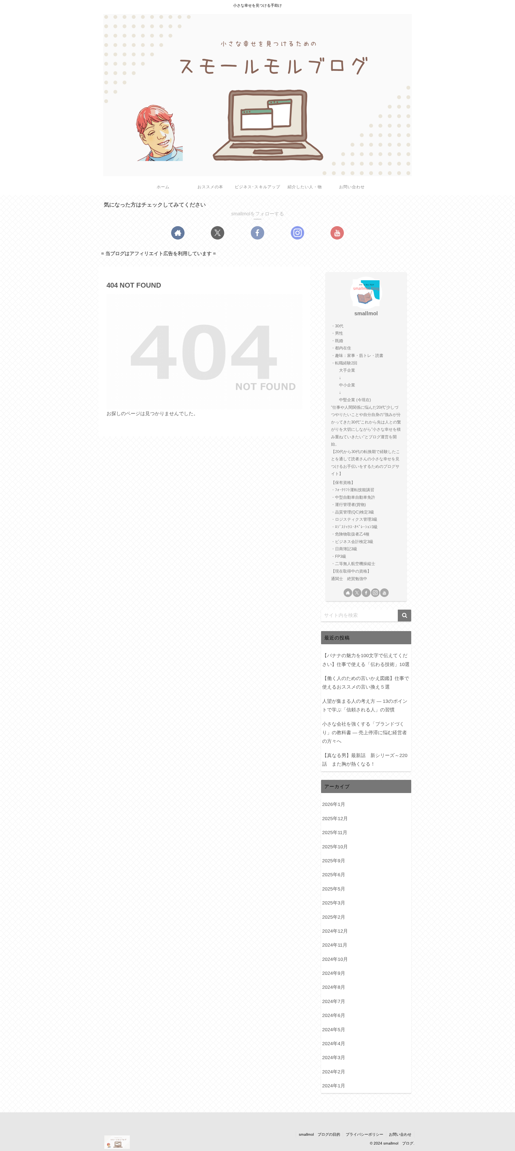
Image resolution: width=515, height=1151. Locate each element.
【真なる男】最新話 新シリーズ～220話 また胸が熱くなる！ (364, 760)
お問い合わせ (400, 1134)
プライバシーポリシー (364, 1134)
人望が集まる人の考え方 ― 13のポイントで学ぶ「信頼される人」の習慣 (364, 705)
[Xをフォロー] (217, 233)
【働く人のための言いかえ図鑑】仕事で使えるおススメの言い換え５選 (365, 683)
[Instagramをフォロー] (297, 233)
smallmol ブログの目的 (319, 1134)
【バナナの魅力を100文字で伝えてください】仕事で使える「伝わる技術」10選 (366, 660)
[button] (404, 615)
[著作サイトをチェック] (178, 233)
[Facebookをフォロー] (257, 233)
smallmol (366, 313)
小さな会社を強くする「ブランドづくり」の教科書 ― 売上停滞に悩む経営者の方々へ (364, 732)
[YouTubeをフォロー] (337, 233)
